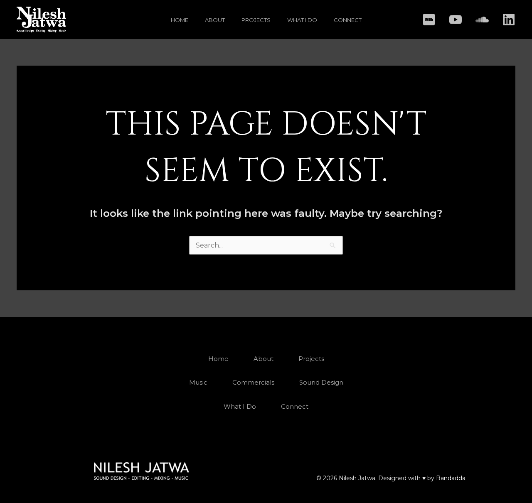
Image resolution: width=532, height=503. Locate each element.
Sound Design (321, 382)
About (215, 20)
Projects (256, 20)
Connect (348, 20)
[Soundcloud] (482, 19)
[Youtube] (455, 19)
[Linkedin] (508, 19)
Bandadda (451, 478)
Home (179, 20)
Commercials (253, 382)
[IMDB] (429, 19)
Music (198, 382)
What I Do (302, 20)
